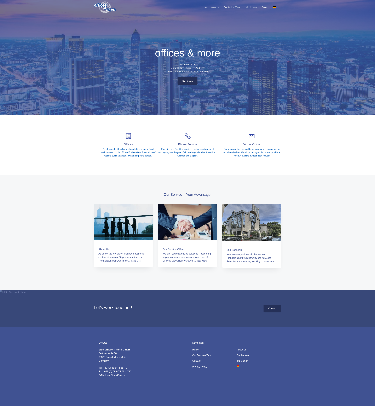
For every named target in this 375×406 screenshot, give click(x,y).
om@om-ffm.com (116, 375)
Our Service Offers (173, 249)
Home (195, 349)
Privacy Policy (199, 366)
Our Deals (187, 81)
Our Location (234, 249)
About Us (103, 249)
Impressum (242, 361)
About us (241, 349)
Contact (272, 308)
